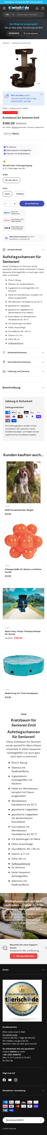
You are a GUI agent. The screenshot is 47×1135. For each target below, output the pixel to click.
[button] (43, 8)
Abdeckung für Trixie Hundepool (21, 693)
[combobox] (23, 14)
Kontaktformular (10, 1035)
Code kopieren (32, 33)
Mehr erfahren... (36, 2)
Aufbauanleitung (15, 343)
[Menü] (4, 8)
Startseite (6, 43)
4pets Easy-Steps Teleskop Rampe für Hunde (23, 632)
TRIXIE (5, 108)
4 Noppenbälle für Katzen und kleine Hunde (23, 570)
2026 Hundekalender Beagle (19, 510)
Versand (15, 127)
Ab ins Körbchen (32, 203)
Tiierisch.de (12, 1128)
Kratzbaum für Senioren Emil (21, 43)
